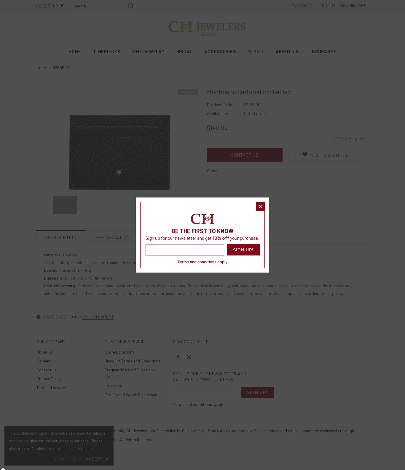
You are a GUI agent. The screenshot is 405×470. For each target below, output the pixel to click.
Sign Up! (243, 249)
